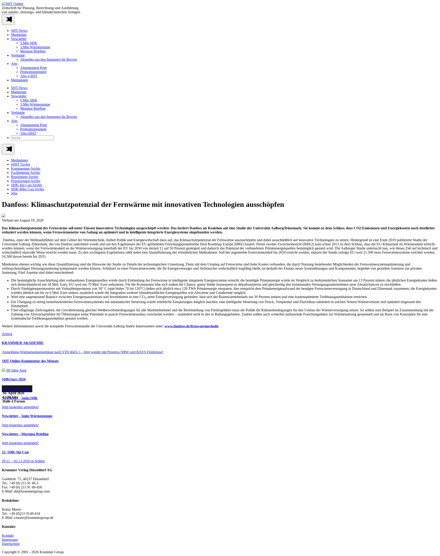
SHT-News (19, 31)
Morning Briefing (33, 51)
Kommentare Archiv (26, 168)
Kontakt (8, 535)
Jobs (14, 193)
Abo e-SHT (28, 76)
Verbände (18, 55)
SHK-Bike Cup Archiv (27, 189)
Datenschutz (11, 544)
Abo (14, 64)
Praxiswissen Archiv (26, 181)
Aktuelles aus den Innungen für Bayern (48, 59)
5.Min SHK (28, 43)
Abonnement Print (33, 68)
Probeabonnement (33, 72)
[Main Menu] (8, 149)
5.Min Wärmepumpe (35, 47)
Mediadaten (19, 80)
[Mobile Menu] (8, 19)
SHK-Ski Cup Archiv (26, 185)
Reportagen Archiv (24, 177)
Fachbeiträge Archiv (25, 173)
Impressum (10, 540)
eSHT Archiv (20, 164)
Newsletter (19, 39)
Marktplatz (19, 35)
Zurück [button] (7, 334)
